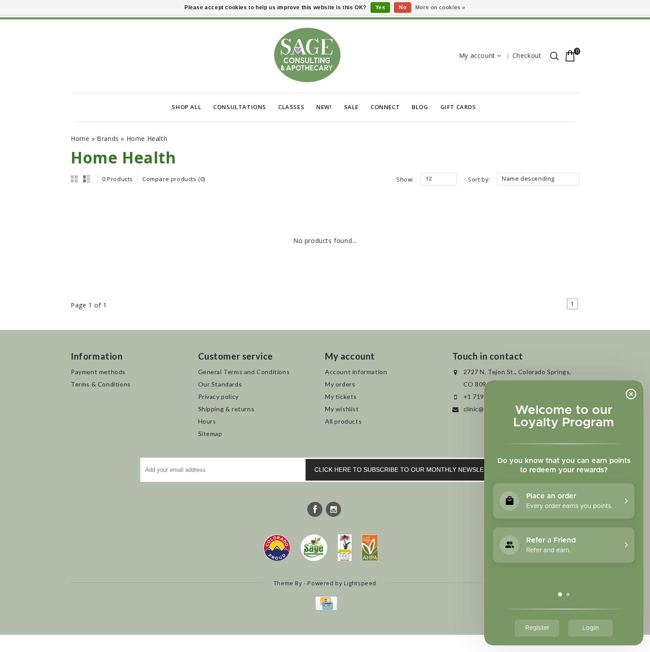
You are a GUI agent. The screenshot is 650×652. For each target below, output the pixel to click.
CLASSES (291, 107)
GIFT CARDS (458, 107)
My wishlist (342, 409)
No (402, 7)
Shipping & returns (226, 409)
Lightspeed (360, 583)
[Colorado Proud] (277, 547)
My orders (340, 384)
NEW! (324, 107)
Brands (108, 138)
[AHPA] (370, 547)
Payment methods (98, 371)
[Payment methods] (325, 608)
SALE (351, 107)
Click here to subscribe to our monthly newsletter (407, 469)
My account (477, 55)
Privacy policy (218, 396)
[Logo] (314, 547)
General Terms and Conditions (244, 371)
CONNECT (385, 107)
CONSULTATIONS (239, 107)
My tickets (341, 396)
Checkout (527, 55)
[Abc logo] (345, 547)
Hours (207, 421)
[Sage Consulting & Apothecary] (307, 55)
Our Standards (220, 384)
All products (343, 421)
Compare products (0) (173, 179)
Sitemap (210, 433)
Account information (356, 371)
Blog (420, 107)
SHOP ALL (186, 107)
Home (80, 138)
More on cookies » (440, 7)
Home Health (147, 138)
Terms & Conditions (101, 384)
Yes (380, 7)
